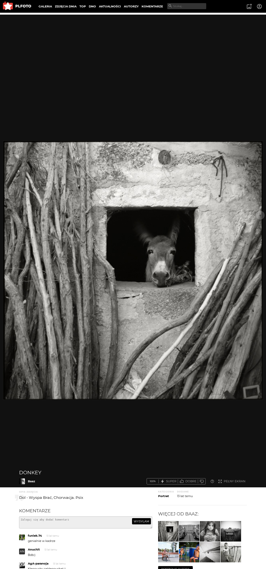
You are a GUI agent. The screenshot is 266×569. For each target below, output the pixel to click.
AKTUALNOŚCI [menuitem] (110, 6)
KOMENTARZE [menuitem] (152, 6)
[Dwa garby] (189, 531)
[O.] (231, 552)
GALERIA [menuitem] (45, 6)
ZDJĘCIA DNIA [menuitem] (66, 6)
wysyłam (141, 521)
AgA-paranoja (38, 563)
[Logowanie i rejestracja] (259, 6)
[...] (189, 552)
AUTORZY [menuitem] (131, 6)
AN (22, 551)
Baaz (31, 481)
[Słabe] (202, 481)
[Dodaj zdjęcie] (249, 6)
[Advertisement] (133, 42)
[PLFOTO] (17, 6)
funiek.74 (35, 535)
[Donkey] (22, 481)
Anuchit (34, 549)
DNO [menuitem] (92, 6)
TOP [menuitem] (82, 6)
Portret (163, 496)
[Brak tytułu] (210, 531)
